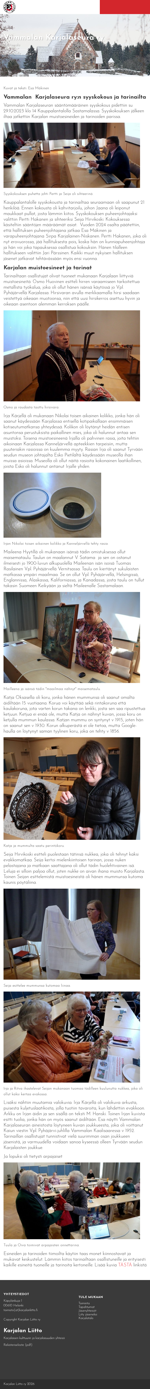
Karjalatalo (86, 1318)
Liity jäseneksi (88, 1314)
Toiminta (84, 1303)
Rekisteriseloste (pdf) (18, 1345)
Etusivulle (14, 53)
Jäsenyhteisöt (87, 1310)
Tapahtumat (87, 1307)
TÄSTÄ (125, 1265)
